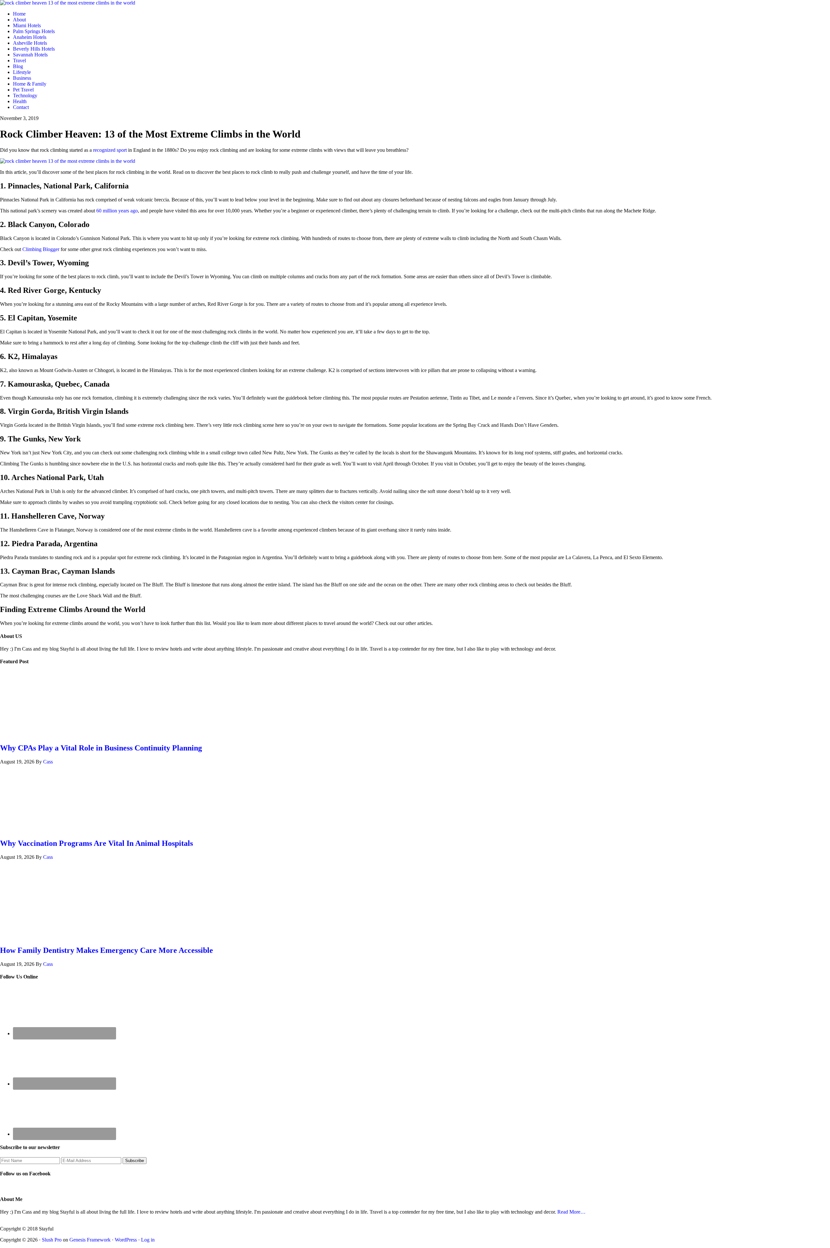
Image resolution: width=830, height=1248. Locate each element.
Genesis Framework (90, 1239)
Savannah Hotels (30, 54)
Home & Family (29, 84)
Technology (25, 95)
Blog (18, 66)
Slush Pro (52, 1239)
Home (19, 14)
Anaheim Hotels (29, 37)
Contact (21, 107)
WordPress (126, 1239)
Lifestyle (22, 72)
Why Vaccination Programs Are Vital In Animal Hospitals (96, 843)
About (19, 19)
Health (20, 101)
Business (22, 78)
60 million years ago (117, 210)
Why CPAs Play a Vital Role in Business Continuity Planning (101, 748)
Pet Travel (23, 89)
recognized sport (110, 150)
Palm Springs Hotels (34, 31)
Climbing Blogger (40, 249)
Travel (19, 60)
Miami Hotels (27, 25)
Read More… (571, 1212)
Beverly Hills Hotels (34, 49)
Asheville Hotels (30, 43)
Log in (148, 1239)
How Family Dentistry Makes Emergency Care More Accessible (106, 950)
